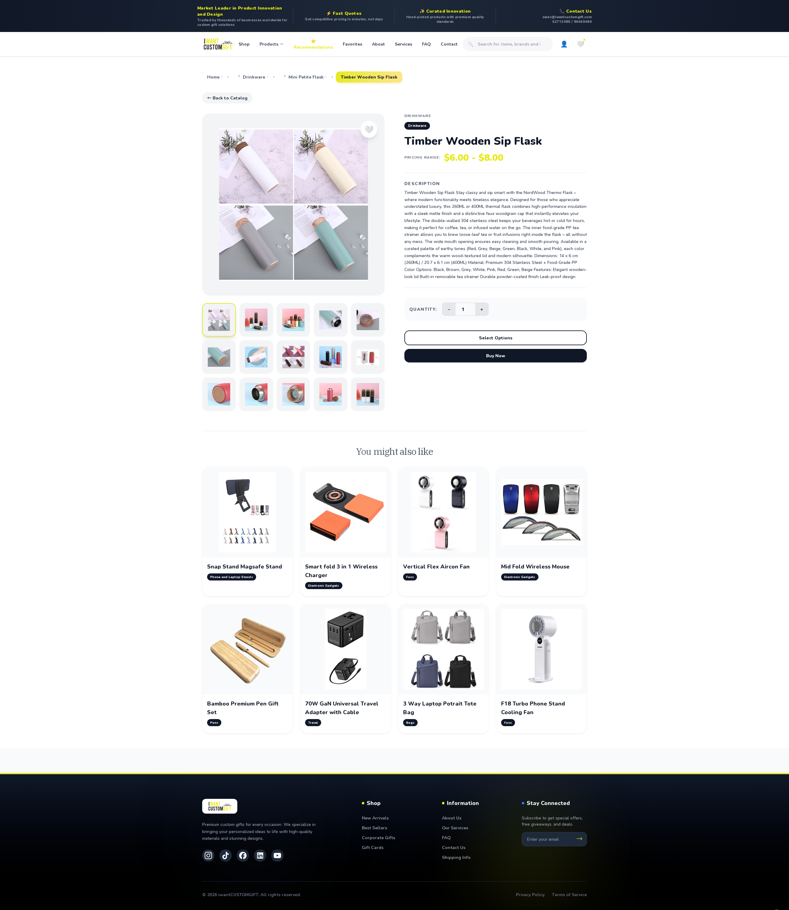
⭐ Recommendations (313, 44)
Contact (449, 44)
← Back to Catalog (227, 97)
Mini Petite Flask (306, 76)
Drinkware (254, 76)
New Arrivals (375, 817)
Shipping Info (456, 857)
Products (269, 44)
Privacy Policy (530, 894)
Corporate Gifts (378, 837)
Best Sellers (374, 827)
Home (213, 76)
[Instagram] (208, 855)
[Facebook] (243, 855)
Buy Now (495, 355)
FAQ (426, 44)
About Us (451, 817)
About (378, 44)
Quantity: (423, 309)
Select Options (496, 337)
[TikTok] (225, 855)
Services (403, 44)
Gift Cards (372, 847)
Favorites (352, 44)
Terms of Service (569, 894)
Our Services (455, 827)
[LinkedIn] (260, 855)
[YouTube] (277, 855)
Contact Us (453, 847)
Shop (244, 44)
